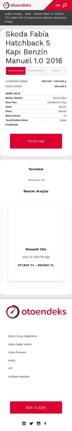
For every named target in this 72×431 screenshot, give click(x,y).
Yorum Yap (36, 141)
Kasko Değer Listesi (20, 344)
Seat (28, 13)
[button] (3, 289)
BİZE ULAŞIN (36, 407)
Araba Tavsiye (13, 13)
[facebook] (45, 423)
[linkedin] (24, 423)
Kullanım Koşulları (18, 376)
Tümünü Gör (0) (36, 180)
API (10, 368)
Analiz (11, 360)
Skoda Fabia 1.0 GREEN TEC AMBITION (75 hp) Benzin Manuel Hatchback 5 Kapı (35, 17)
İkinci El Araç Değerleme (22, 336)
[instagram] (38, 423)
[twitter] (31, 423)
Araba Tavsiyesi (17, 352)
